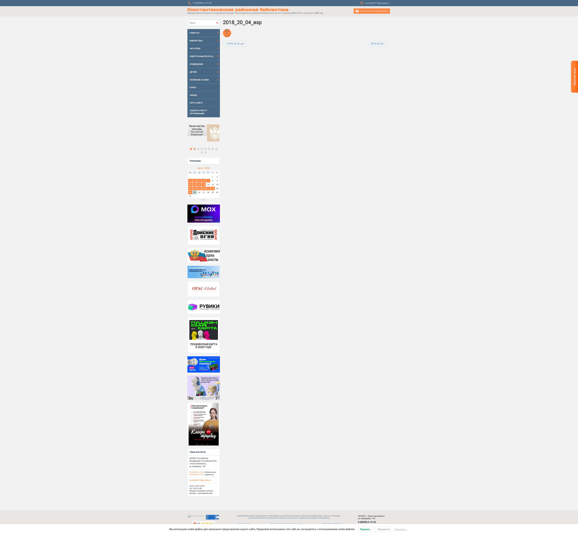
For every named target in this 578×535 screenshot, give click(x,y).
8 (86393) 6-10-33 (197, 472)
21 (208, 188)
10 (190, 184)
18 (195, 188)
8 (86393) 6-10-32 (196, 474)
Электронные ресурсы (201, 56)
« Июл (202, 200)
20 (204, 188)
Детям (193, 72)
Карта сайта (196, 103)
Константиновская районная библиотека (238, 9)
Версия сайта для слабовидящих (373, 11)
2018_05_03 (377, 43)
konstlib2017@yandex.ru (377, 3)
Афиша (193, 95)
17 (190, 188)
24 (190, 192)
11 (195, 184)
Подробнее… (401, 529)
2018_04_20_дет (236, 43)
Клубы (193, 87)
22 (213, 188)
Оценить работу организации (198, 112)
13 (204, 184)
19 (199, 188)
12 (199, 184)
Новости (194, 33)
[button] (203, 133)
